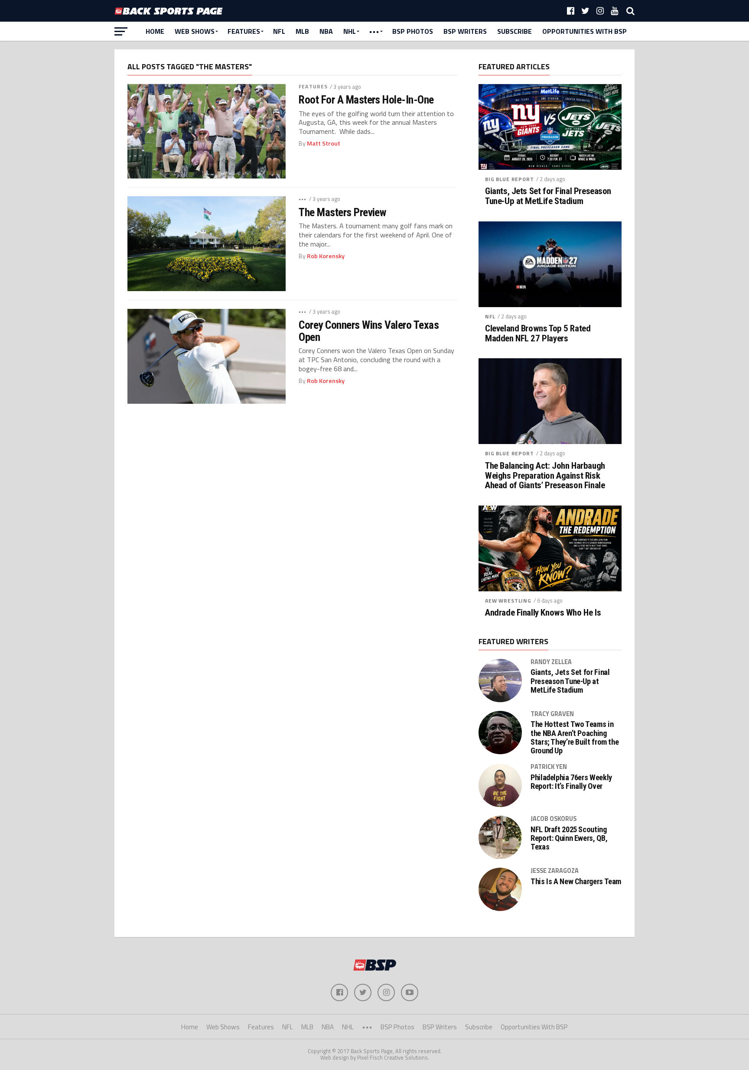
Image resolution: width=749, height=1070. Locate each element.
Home (155, 31)
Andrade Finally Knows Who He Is (543, 613)
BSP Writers (465, 31)
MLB (302, 31)
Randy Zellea (551, 662)
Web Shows (195, 31)
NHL (349, 31)
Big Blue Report (509, 179)
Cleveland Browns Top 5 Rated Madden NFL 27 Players (537, 334)
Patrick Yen (549, 767)
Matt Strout (323, 143)
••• (374, 31)
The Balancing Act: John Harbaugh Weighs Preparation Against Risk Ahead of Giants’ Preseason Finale (545, 476)
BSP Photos (412, 31)
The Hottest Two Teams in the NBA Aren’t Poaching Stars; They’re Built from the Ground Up (575, 737)
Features (244, 31)
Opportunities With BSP (584, 31)
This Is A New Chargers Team (576, 881)
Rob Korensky (326, 256)
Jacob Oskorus (553, 819)
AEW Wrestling (508, 601)
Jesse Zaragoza (555, 871)
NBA (326, 31)
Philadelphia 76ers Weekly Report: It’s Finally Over (571, 782)
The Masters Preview (342, 212)
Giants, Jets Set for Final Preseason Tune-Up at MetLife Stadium (548, 196)
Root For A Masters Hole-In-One (366, 100)
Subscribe (514, 31)
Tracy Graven (552, 714)
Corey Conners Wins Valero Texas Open (369, 331)
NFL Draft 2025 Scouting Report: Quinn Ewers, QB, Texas (569, 838)
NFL (279, 31)
